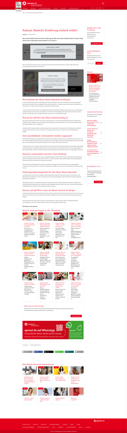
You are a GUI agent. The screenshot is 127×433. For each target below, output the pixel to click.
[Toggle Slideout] (103, 3)
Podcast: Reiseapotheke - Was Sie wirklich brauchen (29, 253)
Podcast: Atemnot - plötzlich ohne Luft (45, 399)
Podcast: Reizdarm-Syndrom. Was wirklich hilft (60, 378)
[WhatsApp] (94, 8)
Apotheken (33, 8)
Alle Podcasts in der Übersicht (29, 206)
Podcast (25, 345)
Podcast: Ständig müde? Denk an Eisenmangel (44, 253)
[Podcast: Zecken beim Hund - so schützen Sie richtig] (61, 276)
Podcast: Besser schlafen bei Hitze (29, 283)
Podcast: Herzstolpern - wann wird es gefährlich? (76, 284)
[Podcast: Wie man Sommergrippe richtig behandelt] (61, 245)
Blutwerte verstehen (74, 399)
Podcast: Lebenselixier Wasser (29, 399)
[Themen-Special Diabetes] (61, 391)
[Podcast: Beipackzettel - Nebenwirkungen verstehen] (76, 216)
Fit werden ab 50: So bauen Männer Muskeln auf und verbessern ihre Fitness (93, 152)
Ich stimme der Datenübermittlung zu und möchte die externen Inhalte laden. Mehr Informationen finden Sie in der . (53, 52)
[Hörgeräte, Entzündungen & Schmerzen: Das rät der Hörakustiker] (76, 370)
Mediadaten (60, 427)
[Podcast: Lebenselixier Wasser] (29, 391)
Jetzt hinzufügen (76, 316)
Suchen (99, 63)
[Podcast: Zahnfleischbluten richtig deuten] (45, 276)
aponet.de (24, 34)
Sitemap (78, 424)
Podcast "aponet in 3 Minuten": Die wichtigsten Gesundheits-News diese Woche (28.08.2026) (95, 88)
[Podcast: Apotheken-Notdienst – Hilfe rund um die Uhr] (45, 370)
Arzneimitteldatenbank (45, 8)
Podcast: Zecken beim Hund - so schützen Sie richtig (60, 285)
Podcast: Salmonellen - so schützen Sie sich (60, 224)
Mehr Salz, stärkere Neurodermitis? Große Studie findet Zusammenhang (93, 123)
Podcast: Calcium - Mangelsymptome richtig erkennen (45, 224)
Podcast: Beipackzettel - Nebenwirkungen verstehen (76, 224)
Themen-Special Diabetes (60, 399)
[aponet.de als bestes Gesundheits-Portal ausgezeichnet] (18, 6)
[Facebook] (91, 8)
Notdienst (25, 8)
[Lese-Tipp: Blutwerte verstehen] (76, 391)
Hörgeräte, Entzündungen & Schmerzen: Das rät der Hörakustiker (75, 380)
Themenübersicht (35, 345)
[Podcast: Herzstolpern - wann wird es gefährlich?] (76, 276)
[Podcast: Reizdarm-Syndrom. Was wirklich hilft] (61, 370)
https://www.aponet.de (99, 421)
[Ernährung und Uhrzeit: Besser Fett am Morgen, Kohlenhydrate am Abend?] (29, 370)
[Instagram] (97, 8)
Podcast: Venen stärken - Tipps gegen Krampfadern (76, 253)
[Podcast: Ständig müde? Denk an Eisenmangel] (45, 245)
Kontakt (71, 424)
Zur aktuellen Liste (96, 43)
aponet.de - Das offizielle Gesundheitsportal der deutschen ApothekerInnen (32, 4)
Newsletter (63, 8)
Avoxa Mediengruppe (71, 427)
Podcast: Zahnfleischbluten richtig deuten (45, 284)
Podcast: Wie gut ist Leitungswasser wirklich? (29, 224)
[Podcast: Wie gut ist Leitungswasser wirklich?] (29, 216)
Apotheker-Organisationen (43, 427)
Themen (55, 8)
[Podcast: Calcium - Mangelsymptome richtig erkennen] (45, 216)
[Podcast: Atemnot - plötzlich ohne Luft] (45, 391)
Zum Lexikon (98, 182)
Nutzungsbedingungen (55, 424)
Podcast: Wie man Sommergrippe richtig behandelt (60, 253)
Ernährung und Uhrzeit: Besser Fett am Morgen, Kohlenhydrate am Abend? (29, 380)
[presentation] (83, 8)
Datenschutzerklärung (41, 52)
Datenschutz (44, 424)
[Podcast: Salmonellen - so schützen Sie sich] (61, 216)
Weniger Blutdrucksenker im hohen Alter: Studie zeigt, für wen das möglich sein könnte (92, 143)
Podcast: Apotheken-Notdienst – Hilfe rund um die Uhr (45, 379)
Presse (53, 427)
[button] (27, 352)
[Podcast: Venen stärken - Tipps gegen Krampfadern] (76, 245)
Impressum (35, 424)
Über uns (81, 427)
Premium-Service (26, 424)
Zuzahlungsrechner (73, 8)
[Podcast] (100, 8)
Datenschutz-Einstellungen (28, 427)
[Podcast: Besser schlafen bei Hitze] (29, 276)
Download (65, 424)
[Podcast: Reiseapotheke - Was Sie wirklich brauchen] (29, 245)
